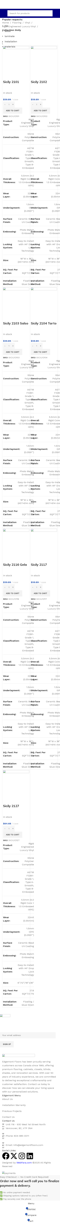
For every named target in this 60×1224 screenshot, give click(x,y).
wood (8, 31)
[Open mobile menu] (3, 13)
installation (11, 41)
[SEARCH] (49, 13)
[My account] (56, 13)
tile (6, 25)
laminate (10, 36)
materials (10, 46)
